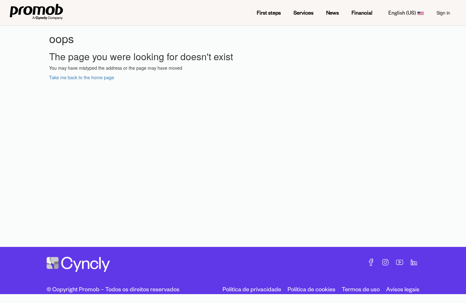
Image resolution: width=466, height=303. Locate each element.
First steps (269, 12)
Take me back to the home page (81, 77)
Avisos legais (402, 289)
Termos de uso (361, 289)
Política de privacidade (252, 289)
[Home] (36, 12)
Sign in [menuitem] (443, 13)
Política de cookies (311, 289)
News (332, 12)
